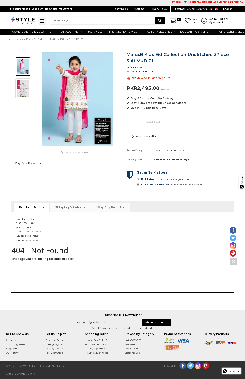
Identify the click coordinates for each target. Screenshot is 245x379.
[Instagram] (198, 365)
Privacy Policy (159, 8)
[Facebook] (182, 365)
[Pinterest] (205, 365)
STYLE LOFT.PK (143, 71)
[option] (77, 99)
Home (11, 39)
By (128, 71)
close (239, 5)
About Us (139, 8)
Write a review (134, 67)
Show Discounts (156, 322)
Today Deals (120, 8)
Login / (218, 20)
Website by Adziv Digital (21, 373)
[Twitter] (190, 365)
